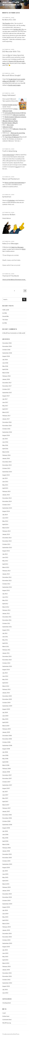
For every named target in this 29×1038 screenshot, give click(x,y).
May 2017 (5, 405)
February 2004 (6, 927)
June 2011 (5, 636)
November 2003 (7, 937)
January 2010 (6, 692)
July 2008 (5, 752)
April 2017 (5, 409)
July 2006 (5, 831)
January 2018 (6, 379)
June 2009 (5, 716)
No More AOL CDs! (9, 20)
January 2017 (6, 419)
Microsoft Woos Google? (11, 75)
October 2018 (6, 349)
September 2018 (7, 353)
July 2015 (5, 478)
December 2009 (7, 696)
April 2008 (5, 762)
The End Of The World (10, 276)
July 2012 (5, 594)
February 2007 (6, 808)
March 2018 (5, 372)
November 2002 (7, 976)
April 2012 (5, 603)
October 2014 (6, 504)
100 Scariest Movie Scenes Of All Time (15, 113)
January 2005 (6, 890)
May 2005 (5, 877)
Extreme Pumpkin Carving (9, 105)
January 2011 (6, 653)
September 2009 (7, 706)
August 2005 (6, 867)
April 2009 (5, 722)
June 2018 (5, 363)
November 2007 (7, 778)
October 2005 (6, 861)
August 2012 (6, 590)
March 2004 (5, 923)
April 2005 (5, 880)
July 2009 (5, 712)
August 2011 (6, 630)
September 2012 (7, 587)
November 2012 (7, 580)
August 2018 (6, 356)
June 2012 (5, 597)
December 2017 (6, 382)
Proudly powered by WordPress (10, 1034)
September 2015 (7, 471)
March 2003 (5, 963)
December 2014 (7, 498)
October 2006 (6, 821)
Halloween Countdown (19, 115)
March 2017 (5, 412)
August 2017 (6, 396)
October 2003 (6, 940)
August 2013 (6, 551)
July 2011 (4, 633)
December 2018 (7, 343)
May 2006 (5, 838)
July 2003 (5, 950)
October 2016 (6, 429)
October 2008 (6, 742)
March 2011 (5, 646)
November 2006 (7, 818)
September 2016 (7, 432)
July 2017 (5, 399)
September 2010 (7, 666)
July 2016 (5, 438)
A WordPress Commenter (9, 333)
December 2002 (7, 973)
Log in (4, 1013)
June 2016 (5, 442)
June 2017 (5, 402)
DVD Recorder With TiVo (11, 52)
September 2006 (7, 824)
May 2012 (5, 600)
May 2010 (5, 679)
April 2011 (5, 643)
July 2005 (5, 871)
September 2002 (7, 983)
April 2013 (5, 564)
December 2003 (7, 933)
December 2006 (7, 815)
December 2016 (7, 422)
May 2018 (5, 366)
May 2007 (5, 798)
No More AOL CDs (19, 29)
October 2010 (6, 663)
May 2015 (5, 485)
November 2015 (7, 465)
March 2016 (5, 452)
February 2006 (6, 848)
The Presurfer (6, 23)
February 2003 (6, 966)
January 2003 (6, 969)
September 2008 (7, 745)
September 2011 (7, 626)
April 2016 (5, 448)
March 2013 (5, 567)
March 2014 (5, 528)
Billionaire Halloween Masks (10, 121)
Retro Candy (10, 125)
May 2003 (5, 956)
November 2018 (7, 346)
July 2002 (5, 989)
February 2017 (6, 415)
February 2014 (6, 531)
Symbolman (6, 197)
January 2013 (6, 574)
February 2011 (6, 650)
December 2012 (6, 577)
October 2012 (6, 584)
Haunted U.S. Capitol (10, 119)
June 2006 (5, 834)
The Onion (5, 319)
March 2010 (5, 686)
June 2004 (5, 913)
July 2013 (5, 554)
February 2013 (6, 570)
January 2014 (6, 534)
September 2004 (7, 904)
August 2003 (6, 946)
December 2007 (7, 775)
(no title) (4, 313)
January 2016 (6, 458)
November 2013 (7, 541)
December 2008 (7, 735)
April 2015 (5, 488)
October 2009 (6, 702)
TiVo (9, 55)
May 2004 (5, 917)
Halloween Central (7, 127)
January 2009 (6, 732)
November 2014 (7, 501)
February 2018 (6, 376)
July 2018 (5, 359)
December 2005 (7, 854)
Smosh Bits (5, 316)
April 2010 (5, 683)
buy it (17, 167)
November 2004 (7, 897)
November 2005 (7, 857)
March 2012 (5, 607)
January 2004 (6, 930)
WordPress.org (6, 1023)
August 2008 (6, 749)
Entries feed (5, 1016)
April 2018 (5, 369)
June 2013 (5, 557)
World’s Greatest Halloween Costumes (15, 117)
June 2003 (5, 953)
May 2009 (5, 719)
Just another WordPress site (12, 3)
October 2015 (6, 468)
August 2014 (6, 511)
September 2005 (7, 864)
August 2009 (6, 709)
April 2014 (5, 524)
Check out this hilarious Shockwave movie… (14, 279)
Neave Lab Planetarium (11, 179)
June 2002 (5, 993)
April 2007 (5, 801)
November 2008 (7, 739)
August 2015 (6, 475)
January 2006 (6, 851)
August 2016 (6, 435)
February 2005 (6, 887)
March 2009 (5, 725)
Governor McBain (8, 215)
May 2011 (5, 640)
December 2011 (6, 617)
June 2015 (5, 481)
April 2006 (5, 841)
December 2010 (7, 656)
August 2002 (6, 986)
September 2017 (7, 392)
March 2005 (5, 884)
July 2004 (5, 910)
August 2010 (6, 669)
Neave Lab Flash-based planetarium (15, 182)
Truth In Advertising (9, 151)
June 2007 (5, 795)
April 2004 (5, 920)
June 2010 (5, 676)
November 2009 (7, 699)
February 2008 (6, 768)
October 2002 (6, 979)
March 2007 (5, 805)
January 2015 (6, 495)
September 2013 (7, 547)
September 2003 (7, 943)
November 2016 (7, 425)
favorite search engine (14, 85)
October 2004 (6, 900)
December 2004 (7, 894)
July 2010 (5, 673)
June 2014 (5, 518)
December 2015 (7, 462)
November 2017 (7, 386)
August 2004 (6, 907)
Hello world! (5, 310)
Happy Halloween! (9, 95)
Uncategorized (6, 1003)
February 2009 (6, 729)
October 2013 (6, 544)
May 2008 (5, 758)
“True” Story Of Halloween (12, 137)
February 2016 (6, 455)
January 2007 (6, 811)
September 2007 (7, 785)
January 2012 (6, 613)
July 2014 (5, 514)
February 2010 (6, 689)
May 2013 (5, 561)
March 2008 (5, 765)
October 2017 (6, 389)
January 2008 (6, 772)
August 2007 (6, 788)
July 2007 (5, 791)
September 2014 (7, 508)
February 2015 (6, 491)
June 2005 (5, 874)
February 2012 (6, 610)
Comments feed (6, 1019)
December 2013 (6, 537)
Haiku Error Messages (10, 243)
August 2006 (6, 828)
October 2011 (6, 623)
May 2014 (5, 521)
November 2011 (6, 620)
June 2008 (5, 755)
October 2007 (6, 782)
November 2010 (7, 659)
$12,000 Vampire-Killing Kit (10, 123)
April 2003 (5, 960)
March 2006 (5, 844)
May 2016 (5, 445)
